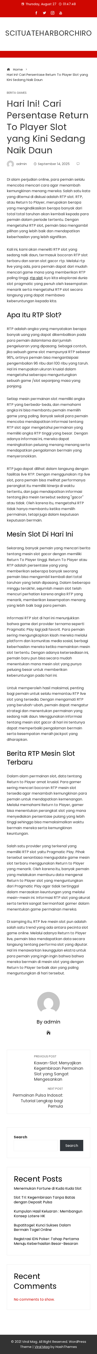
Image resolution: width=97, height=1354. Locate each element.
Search (20, 1137)
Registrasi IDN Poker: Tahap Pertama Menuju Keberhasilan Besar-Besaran (46, 1241)
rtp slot (36, 277)
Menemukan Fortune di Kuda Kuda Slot (48, 1188)
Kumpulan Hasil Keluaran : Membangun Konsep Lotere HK (48, 1214)
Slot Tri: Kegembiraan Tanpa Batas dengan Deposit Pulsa (44, 1200)
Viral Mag (42, 1347)
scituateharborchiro (48, 33)
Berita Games (17, 92)
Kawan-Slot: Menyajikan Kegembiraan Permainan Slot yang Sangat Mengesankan (58, 1068)
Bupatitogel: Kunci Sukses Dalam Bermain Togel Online (42, 1227)
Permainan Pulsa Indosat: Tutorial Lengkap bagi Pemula (38, 1098)
